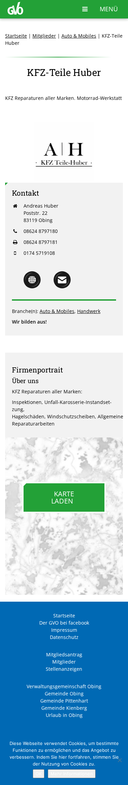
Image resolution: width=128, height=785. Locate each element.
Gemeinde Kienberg (64, 708)
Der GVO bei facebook (64, 622)
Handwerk (88, 311)
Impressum (64, 630)
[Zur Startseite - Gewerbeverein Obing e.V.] (15, 13)
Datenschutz (64, 637)
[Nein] (119, 760)
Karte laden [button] (62, 497)
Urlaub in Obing (64, 715)
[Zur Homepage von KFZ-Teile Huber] (32, 286)
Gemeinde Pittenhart (64, 700)
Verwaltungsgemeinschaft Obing (64, 686)
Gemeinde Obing (64, 693)
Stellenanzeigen (64, 669)
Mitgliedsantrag (64, 654)
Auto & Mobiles (78, 35)
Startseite (16, 35)
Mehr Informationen (72, 773)
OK (38, 773)
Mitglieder (44, 35)
